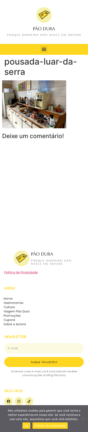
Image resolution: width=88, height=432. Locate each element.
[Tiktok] (29, 401)
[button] (44, 49)
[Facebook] (8, 401)
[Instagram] (19, 401)
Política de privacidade (50, 425)
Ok (26, 425)
